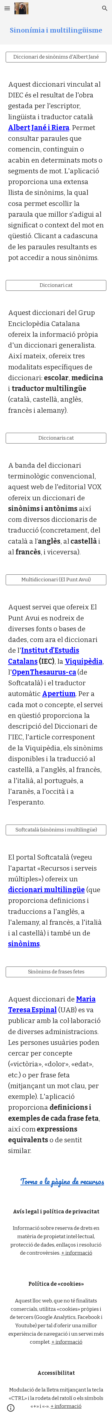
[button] (7, 8)
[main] (56, 30)
